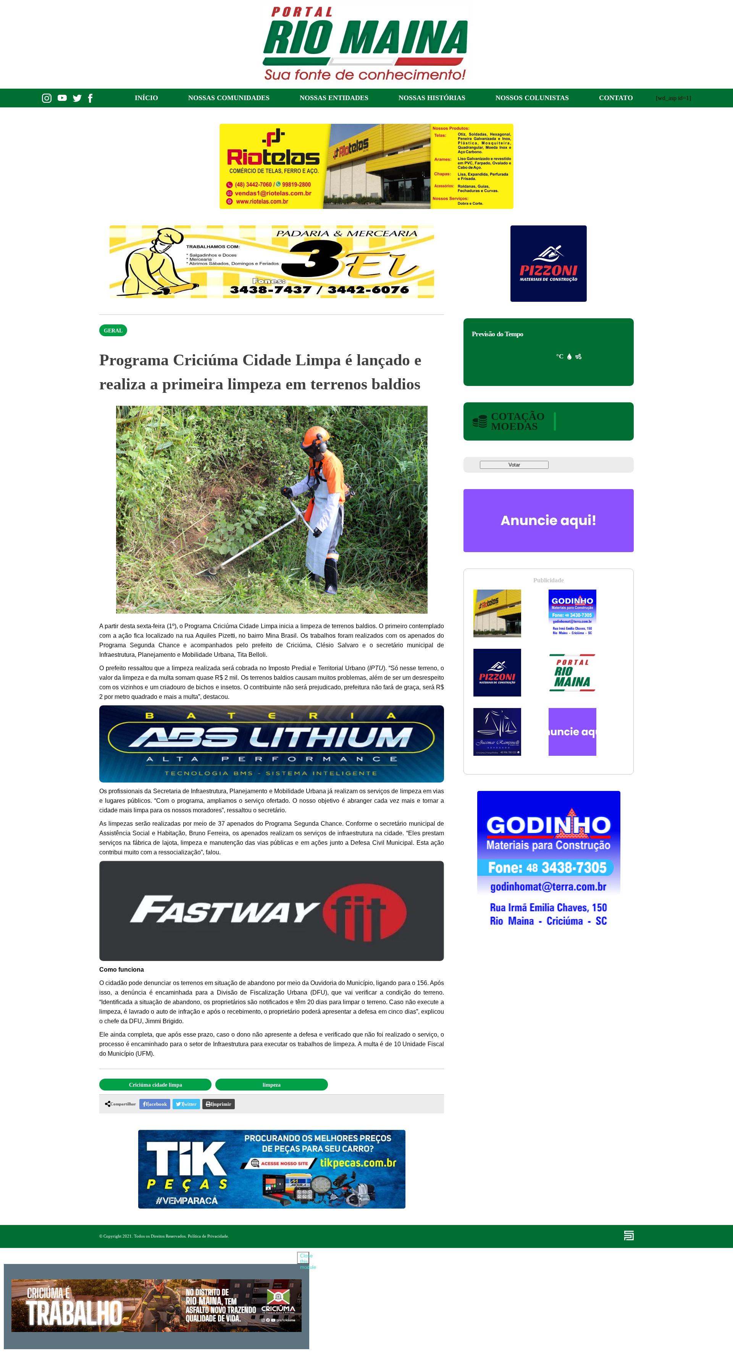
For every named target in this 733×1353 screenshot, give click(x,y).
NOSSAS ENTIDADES (334, 98)
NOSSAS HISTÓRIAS (432, 98)
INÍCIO (146, 98)
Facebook (156, 1104)
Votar (514, 465)
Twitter (189, 1104)
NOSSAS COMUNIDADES (229, 98)
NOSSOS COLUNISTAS (532, 98)
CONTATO (616, 98)
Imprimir (221, 1104)
